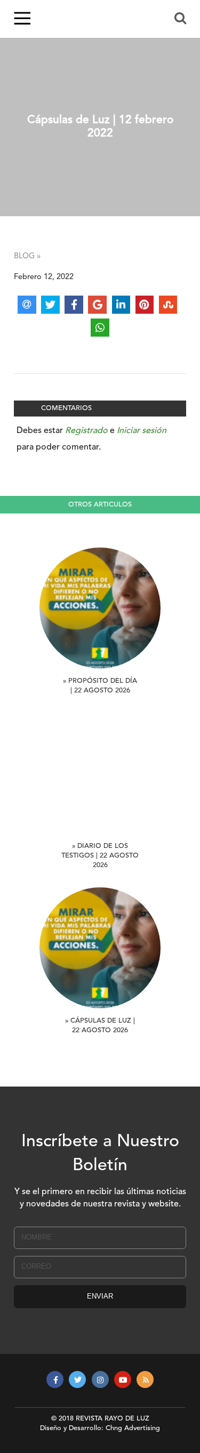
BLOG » (27, 256)
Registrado (86, 431)
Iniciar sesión (141, 431)
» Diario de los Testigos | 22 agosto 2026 (100, 856)
